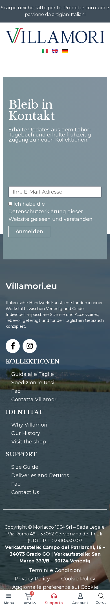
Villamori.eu (31, 286)
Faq (16, 391)
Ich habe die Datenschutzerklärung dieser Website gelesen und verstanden (50, 211)
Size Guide (24, 467)
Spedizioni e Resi (32, 383)
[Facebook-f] (13, 346)
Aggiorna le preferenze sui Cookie (55, 587)
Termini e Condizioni (55, 570)
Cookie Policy (78, 579)
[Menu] (9, 596)
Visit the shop (28, 442)
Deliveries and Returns (40, 475)
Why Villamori (29, 425)
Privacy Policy (32, 579)
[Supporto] (54, 596)
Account (80, 602)
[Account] (80, 596)
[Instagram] (30, 346)
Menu (9, 602)
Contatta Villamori (34, 399)
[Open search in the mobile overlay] (101, 595)
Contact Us (25, 492)
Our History (25, 433)
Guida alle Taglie (32, 374)
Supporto (54, 602)
